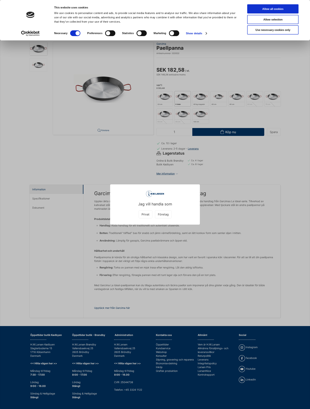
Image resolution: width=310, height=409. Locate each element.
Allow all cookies (272, 8)
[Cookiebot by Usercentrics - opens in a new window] (30, 33)
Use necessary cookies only (272, 29)
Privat (145, 214)
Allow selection (273, 19)
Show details (194, 33)
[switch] (110, 33)
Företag (163, 214)
